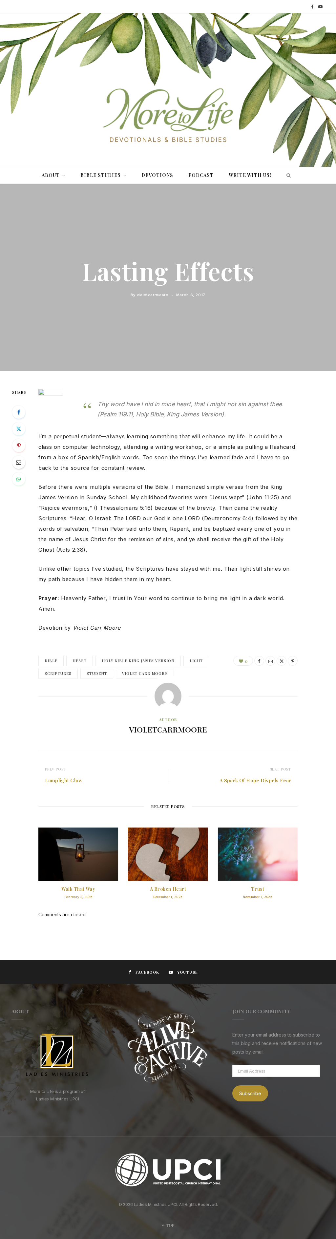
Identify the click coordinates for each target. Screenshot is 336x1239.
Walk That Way (78, 889)
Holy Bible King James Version (138, 660)
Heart (80, 660)
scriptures (58, 673)
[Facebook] (18, 412)
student (97, 673)
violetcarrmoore (152, 295)
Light (196, 660)
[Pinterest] (18, 445)
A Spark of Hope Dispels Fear (255, 780)
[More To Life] (168, 116)
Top (170, 1225)
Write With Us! (250, 175)
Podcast (201, 175)
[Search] (287, 175)
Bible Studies (100, 175)
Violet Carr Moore (145, 673)
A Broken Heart (168, 889)
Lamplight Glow (63, 780)
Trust (257, 889)
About (51, 175)
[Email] (18, 462)
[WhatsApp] (18, 479)
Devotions (157, 175)
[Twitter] (18, 428)
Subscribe (250, 1093)
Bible (51, 660)
